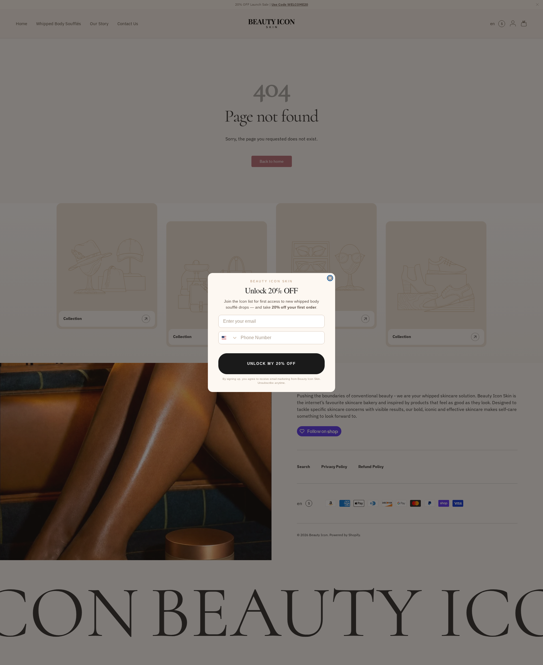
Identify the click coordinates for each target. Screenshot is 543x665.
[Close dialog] (330, 278)
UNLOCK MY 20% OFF (271, 363)
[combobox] (228, 338)
